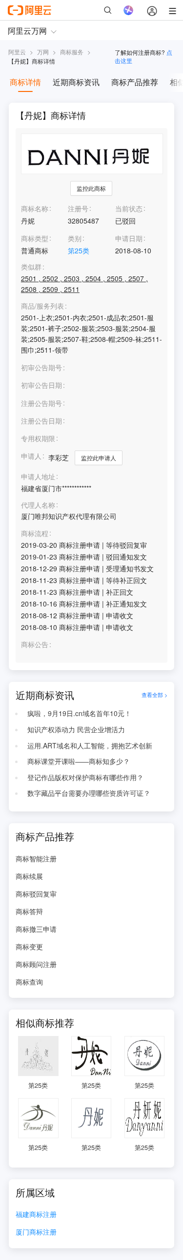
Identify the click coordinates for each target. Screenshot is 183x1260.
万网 (43, 51)
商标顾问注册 (36, 964)
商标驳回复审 (36, 894)
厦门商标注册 (36, 1232)
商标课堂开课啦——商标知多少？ (78, 761)
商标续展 (29, 876)
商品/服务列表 (42, 306)
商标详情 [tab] (25, 82)
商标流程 (34, 533)
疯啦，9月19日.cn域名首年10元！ (79, 713)
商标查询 (29, 982)
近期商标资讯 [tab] (76, 82)
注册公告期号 (41, 403)
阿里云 (17, 51)
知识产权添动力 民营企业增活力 (76, 729)
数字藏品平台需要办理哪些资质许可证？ (88, 793)
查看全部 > (154, 695)
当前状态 (128, 208)
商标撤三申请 (36, 929)
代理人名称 (38, 505)
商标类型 (34, 238)
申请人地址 (38, 476)
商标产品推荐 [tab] (134, 82)
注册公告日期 (41, 421)
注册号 (78, 208)
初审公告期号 (41, 367)
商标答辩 (29, 911)
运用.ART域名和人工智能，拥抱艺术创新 (89, 745)
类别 (74, 238)
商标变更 (29, 946)
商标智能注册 (36, 858)
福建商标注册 (36, 1214)
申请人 (31, 456)
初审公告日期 (41, 385)
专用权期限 (38, 438)
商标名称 (34, 208)
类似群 (31, 266)
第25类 (78, 250)
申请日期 (128, 238)
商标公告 (34, 644)
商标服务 (71, 51)
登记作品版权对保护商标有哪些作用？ (85, 777)
